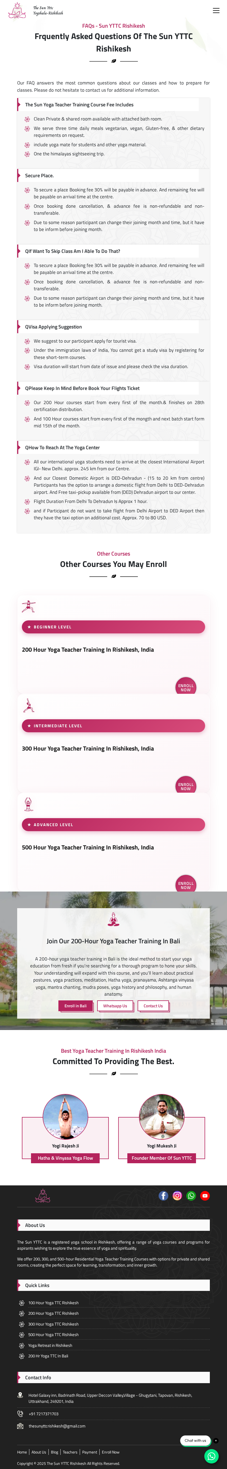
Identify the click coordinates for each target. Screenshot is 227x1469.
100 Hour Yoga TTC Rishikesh (53, 1303)
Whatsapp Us (115, 1006)
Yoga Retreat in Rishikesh (50, 1345)
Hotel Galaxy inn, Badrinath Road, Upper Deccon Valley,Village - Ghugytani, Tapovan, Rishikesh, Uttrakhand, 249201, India (110, 1398)
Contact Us (153, 1006)
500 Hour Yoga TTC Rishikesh (53, 1334)
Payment (89, 1452)
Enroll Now (186, 687)
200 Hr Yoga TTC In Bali (48, 1356)
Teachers (70, 1452)
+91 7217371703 (43, 1414)
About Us (39, 1452)
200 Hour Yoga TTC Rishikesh (53, 1313)
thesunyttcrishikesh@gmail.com (57, 1426)
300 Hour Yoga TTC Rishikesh (53, 1324)
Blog (54, 1452)
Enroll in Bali (76, 1006)
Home (22, 1452)
